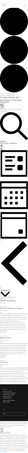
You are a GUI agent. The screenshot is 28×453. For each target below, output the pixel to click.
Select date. (13, 297)
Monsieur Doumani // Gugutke (11, 308)
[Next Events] (0, 287)
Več (5, 427)
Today (1, 288)
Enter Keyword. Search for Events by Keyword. (11, 109)
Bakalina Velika (5, 338)
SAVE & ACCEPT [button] (3, 452)
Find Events (3, 141)
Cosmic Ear (4, 362)
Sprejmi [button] (8, 427)
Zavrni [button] (12, 427)
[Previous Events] (14, 285)
